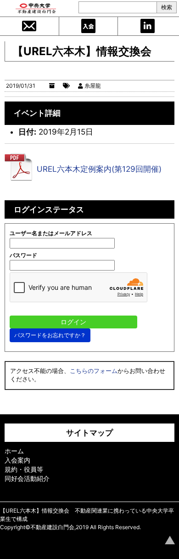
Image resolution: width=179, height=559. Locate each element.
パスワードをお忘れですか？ (50, 335)
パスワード (23, 255)
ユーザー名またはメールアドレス (51, 233)
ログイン (147, 26)
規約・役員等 (24, 469)
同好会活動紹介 (27, 478)
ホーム (14, 451)
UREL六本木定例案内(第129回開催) (99, 169)
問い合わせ (29, 26)
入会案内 (88, 26)
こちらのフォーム (93, 370)
